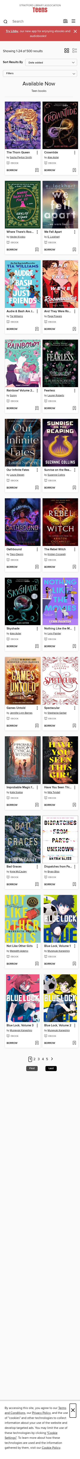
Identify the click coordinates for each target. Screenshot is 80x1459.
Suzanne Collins (56, 474)
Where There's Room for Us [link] (21, 232)
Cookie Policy (51, 1448)
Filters (10, 73)
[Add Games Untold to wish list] (36, 726)
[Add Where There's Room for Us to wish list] (36, 249)
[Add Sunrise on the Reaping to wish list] (74, 487)
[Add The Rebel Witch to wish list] (74, 567)
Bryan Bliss (53, 871)
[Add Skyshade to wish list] (36, 646)
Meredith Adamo (19, 951)
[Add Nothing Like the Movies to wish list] (74, 646)
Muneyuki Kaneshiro (59, 951)
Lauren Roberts (56, 395)
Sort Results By (13, 62)
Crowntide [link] (51, 152)
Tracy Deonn (16, 554)
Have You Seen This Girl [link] (58, 787)
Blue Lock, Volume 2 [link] (57, 1025)
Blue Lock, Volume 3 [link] (20, 1025)
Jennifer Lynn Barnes (21, 713)
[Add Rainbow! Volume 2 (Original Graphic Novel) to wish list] (36, 408)
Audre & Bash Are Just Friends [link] (21, 311)
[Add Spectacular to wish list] (74, 726)
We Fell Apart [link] (53, 232)
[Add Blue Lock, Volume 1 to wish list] (74, 964)
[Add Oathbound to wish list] (36, 567)
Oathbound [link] (14, 549)
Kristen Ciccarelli (57, 554)
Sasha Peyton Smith (21, 157)
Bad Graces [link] (14, 866)
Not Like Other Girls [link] (20, 946)
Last (51, 1068)
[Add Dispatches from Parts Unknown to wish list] (74, 884)
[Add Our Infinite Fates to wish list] (36, 487)
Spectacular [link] (52, 708)
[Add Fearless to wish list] (74, 408)
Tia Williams (16, 316)
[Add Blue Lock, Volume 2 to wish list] (74, 1043)
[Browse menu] (73, 21)
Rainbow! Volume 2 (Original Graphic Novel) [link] (21, 390)
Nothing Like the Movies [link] (58, 628)
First (32, 1068)
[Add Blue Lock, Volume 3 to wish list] (36, 1043)
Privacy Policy (41, 1413)
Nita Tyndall (54, 792)
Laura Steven (17, 474)
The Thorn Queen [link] (18, 152)
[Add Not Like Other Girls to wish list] (36, 964)
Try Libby (12, 31)
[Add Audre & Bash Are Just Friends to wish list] (36, 329)
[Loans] (65, 22)
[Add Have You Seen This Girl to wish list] (74, 805)
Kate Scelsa (16, 792)
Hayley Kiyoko (17, 236)
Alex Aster (53, 157)
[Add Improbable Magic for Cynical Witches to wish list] (36, 805)
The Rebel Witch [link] (55, 549)
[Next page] (52, 1059)
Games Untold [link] (16, 708)
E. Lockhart (54, 236)
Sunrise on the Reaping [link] (58, 470)
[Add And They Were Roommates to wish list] (74, 329)
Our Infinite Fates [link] (18, 470)
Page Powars (55, 316)
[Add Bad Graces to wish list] (36, 884)
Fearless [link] (49, 390)
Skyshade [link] (13, 628)
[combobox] (32, 21)
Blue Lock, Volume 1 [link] (57, 946)
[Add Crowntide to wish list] (74, 170)
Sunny (13, 395)
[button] (66, 52)
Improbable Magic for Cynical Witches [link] (21, 787)
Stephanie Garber (57, 713)
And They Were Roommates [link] (58, 311)
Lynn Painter (54, 633)
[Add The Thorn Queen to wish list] (36, 170)
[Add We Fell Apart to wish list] (74, 249)
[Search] (5, 21)
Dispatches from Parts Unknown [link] (58, 866)
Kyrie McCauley (18, 871)
